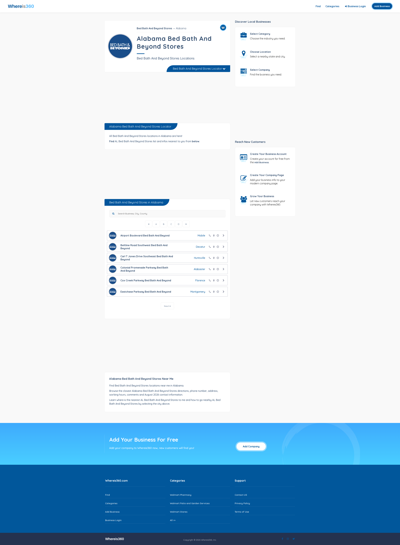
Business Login (356, 6)
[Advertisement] (167, 99)
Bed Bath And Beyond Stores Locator (198, 68)
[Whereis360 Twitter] (293, 538)
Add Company (251, 446)
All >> (172, 520)
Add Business (382, 6)
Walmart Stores (178, 511)
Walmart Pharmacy (180, 495)
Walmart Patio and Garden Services (190, 503)
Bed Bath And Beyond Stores (154, 28)
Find (318, 6)
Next (167, 306)
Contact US (241, 495)
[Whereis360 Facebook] (282, 538)
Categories (332, 6)
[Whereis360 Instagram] (288, 538)
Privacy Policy (242, 503)
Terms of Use (242, 511)
